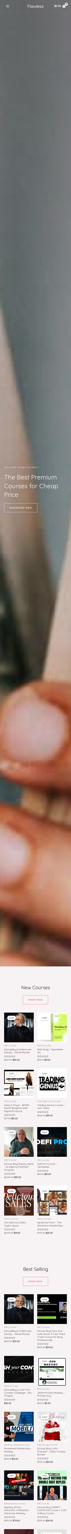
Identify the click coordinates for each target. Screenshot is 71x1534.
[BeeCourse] (35, 6)
